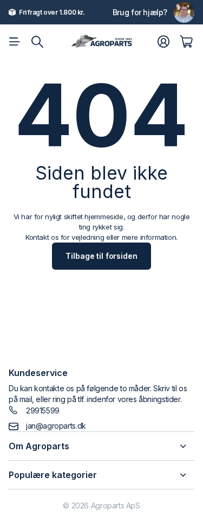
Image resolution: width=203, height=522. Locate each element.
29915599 (43, 410)
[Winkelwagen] (186, 42)
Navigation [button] (15, 42)
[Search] (37, 42)
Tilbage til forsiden (101, 255)
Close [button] (101, 446)
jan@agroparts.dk (56, 425)
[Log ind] (163, 42)
